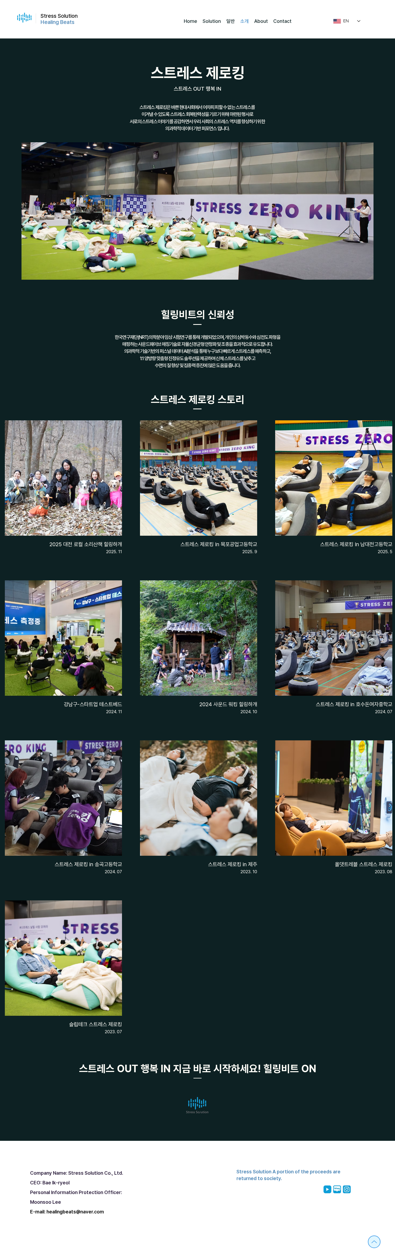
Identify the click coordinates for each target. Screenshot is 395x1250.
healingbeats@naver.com (75, 1212)
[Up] (374, 1241)
